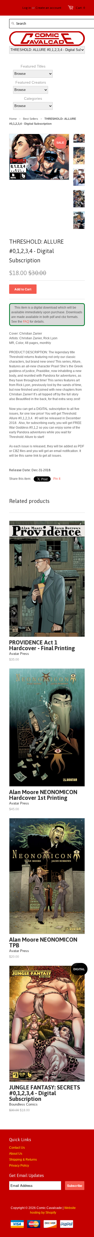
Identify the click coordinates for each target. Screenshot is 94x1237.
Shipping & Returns (23, 1159)
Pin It (56, 479)
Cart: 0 (80, 8)
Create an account (48, 8)
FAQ (26, 321)
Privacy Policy (19, 1165)
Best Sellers (30, 118)
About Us (15, 1153)
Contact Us (17, 1147)
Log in (26, 8)
